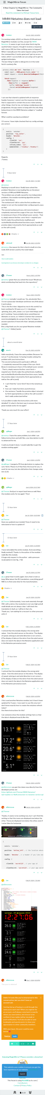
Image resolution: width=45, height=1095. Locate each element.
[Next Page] (28, 1044)
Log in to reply (37, 27)
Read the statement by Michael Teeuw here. (22, 13)
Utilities (7, 22)
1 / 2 (22, 1044)
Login (15, 1036)
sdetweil (9, 243)
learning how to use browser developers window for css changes (20, 263)
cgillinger (9, 431)
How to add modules (7, 259)
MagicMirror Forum (17, 2)
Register (7, 1036)
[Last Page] (33, 1044)
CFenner (9, 275)
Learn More (33, 1070)
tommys (9, 35)
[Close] (41, 997)
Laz (7, 515)
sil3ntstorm (10, 696)
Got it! (22, 1074)
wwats (8, 350)
